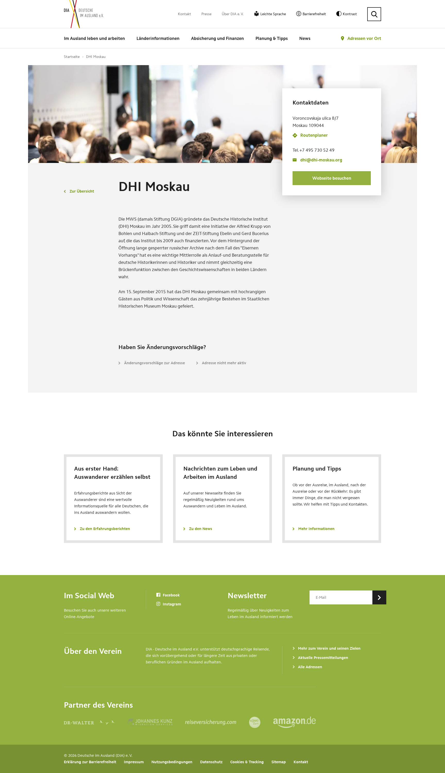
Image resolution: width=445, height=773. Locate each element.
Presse (206, 14)
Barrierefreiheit (314, 14)
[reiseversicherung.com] (217, 722)
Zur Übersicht (82, 191)
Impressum (134, 762)
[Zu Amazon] (294, 722)
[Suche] (374, 14)
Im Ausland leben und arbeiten (94, 38)
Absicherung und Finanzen (217, 38)
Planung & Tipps (271, 38)
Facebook (171, 595)
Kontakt (184, 14)
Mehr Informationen (316, 528)
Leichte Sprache (273, 14)
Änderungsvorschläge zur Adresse (154, 363)
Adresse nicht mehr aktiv (224, 363)
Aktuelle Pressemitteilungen (323, 657)
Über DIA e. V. (233, 14)
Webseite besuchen (331, 178)
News (304, 38)
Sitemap (278, 762)
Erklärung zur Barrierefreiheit (90, 762)
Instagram (171, 604)
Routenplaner (314, 135)
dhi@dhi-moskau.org (321, 159)
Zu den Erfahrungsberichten (105, 528)
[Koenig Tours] (261, 722)
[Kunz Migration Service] (156, 722)
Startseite (72, 57)
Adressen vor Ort (364, 38)
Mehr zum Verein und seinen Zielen (329, 648)
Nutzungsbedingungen (171, 762)
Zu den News (200, 528)
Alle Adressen (310, 667)
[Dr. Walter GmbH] (96, 722)
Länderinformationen (157, 38)
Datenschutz (211, 762)
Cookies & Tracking (247, 762)
